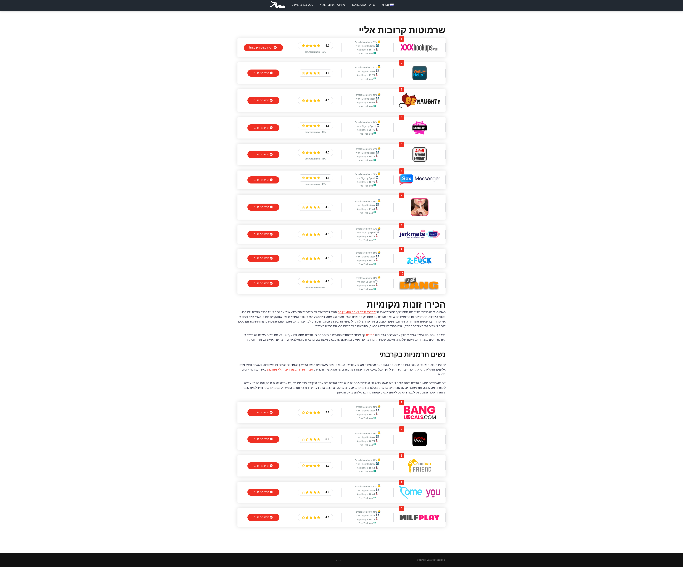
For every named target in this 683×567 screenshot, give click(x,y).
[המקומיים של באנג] (419, 418)
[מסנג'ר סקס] (419, 184)
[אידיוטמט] (419, 238)
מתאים (370, 335)
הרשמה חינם (261, 73)
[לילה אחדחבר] (419, 472)
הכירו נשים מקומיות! (261, 47)
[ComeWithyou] (419, 498)
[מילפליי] (419, 520)
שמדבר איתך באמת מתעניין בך (357, 312)
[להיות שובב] (419, 107)
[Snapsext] (419, 134)
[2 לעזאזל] (419, 263)
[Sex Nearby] (277, 4)
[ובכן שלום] (419, 79)
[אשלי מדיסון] (419, 215)
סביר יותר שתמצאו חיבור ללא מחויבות (290, 369)
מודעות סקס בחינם (363, 4)
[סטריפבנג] (419, 289)
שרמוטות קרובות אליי (332, 4)
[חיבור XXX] (419, 50)
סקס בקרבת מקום (302, 4)
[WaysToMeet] (419, 445)
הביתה (338, 560)
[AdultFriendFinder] (419, 160)
